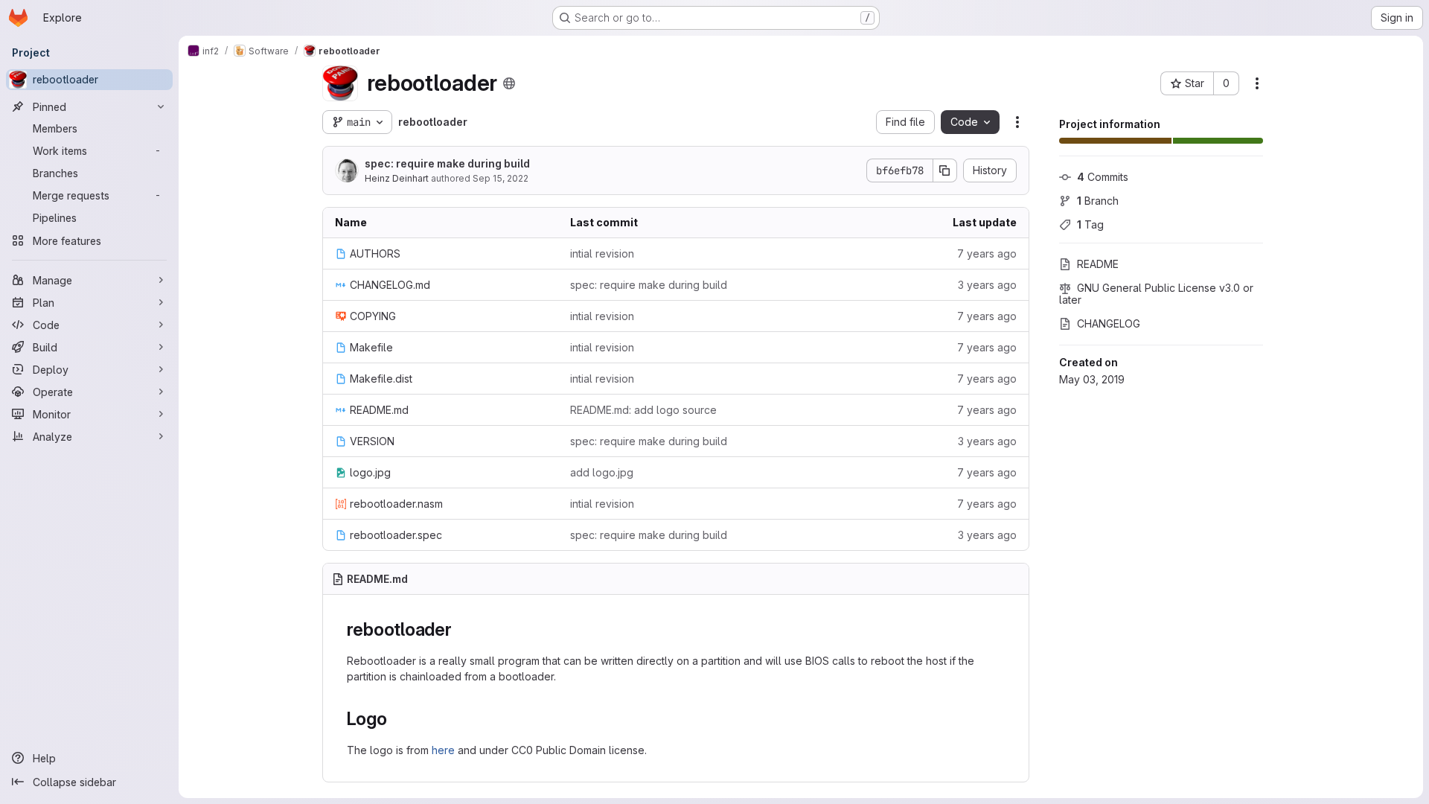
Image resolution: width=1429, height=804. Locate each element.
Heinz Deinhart (397, 178)
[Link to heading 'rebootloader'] (461, 629)
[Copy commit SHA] (945, 170)
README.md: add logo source (643, 409)
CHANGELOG (1108, 323)
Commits (1102, 176)
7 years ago (987, 253)
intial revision (602, 253)
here (443, 750)
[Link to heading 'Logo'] (396, 719)
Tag (1090, 224)
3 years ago (987, 284)
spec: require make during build (447, 163)
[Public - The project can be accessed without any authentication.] (509, 83)
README (1098, 264)
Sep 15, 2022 (500, 178)
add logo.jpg (601, 472)
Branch (1098, 200)
